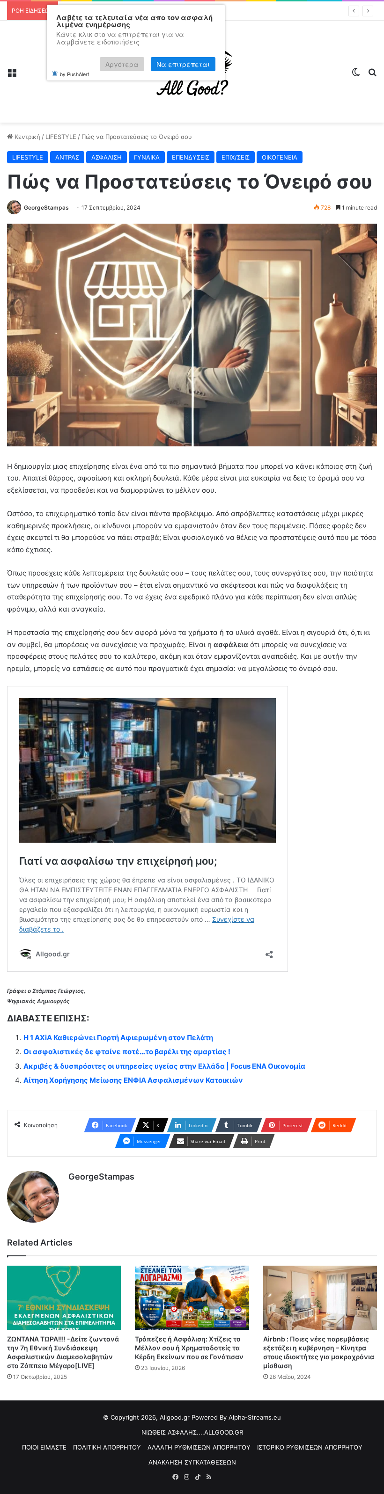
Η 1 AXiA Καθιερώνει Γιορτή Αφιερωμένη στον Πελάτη (118, 1037)
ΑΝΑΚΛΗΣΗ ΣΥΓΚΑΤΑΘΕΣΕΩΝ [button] (192, 1462)
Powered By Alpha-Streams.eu (236, 1417)
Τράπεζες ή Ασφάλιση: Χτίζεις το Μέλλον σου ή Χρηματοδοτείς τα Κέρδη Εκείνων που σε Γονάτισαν (189, 1348)
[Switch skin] (356, 75)
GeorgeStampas (46, 207)
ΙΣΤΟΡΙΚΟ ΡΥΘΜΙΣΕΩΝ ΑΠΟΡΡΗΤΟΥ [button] (309, 1447)
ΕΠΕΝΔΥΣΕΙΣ (190, 157)
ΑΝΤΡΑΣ (67, 157)
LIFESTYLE (60, 136)
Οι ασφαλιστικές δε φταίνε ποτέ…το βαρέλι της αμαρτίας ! (126, 1051)
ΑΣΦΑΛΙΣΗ (106, 157)
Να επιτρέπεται (183, 64)
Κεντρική (26, 136)
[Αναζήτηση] (372, 75)
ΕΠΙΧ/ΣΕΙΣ (236, 157)
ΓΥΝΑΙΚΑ (147, 157)
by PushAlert (74, 74)
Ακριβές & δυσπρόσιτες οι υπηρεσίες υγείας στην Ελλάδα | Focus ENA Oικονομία (164, 1066)
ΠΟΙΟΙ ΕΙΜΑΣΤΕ (44, 1447)
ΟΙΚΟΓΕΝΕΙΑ (279, 157)
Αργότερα (122, 64)
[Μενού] (11, 75)
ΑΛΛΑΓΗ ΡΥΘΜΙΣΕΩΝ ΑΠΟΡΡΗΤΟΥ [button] (199, 1447)
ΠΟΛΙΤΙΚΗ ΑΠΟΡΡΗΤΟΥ (107, 1447)
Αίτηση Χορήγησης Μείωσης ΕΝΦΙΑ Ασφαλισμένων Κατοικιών (133, 1080)
